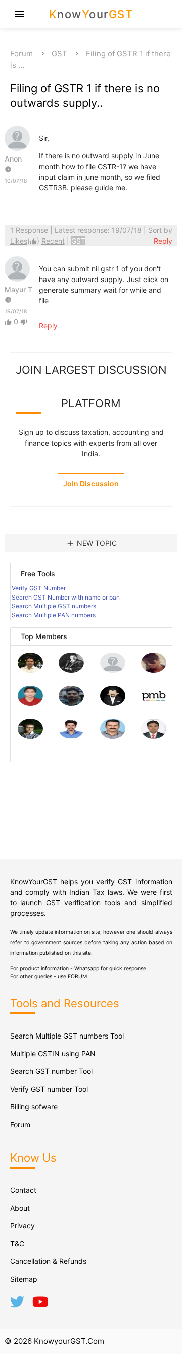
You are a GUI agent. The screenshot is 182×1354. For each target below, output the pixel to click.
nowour (91, 14)
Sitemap (23, 1279)
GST (59, 53)
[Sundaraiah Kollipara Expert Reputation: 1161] (112, 670)
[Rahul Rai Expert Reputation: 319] (112, 703)
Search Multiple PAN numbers (54, 615)
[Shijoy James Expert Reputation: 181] (112, 736)
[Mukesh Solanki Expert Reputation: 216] (30, 736)
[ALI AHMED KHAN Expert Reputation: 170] (153, 736)
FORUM (77, 976)
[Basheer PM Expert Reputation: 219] (153, 703)
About (20, 1208)
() (25, 240)
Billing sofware (34, 1106)
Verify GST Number (39, 588)
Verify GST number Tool (49, 1089)
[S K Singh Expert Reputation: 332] (71, 703)
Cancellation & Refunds (48, 1261)
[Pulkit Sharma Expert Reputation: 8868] (30, 670)
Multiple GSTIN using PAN (53, 1053)
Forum (21, 53)
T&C (17, 1243)
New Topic (91, 543)
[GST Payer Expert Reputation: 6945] (71, 670)
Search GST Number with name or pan (66, 597)
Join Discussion (91, 483)
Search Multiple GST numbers (54, 606)
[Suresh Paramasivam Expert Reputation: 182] (71, 736)
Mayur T (18, 289)
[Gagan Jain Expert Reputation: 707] (153, 670)
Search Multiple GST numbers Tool (67, 1035)
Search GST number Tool (51, 1071)
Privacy (22, 1225)
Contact (23, 1190)
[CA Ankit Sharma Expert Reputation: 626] (30, 703)
